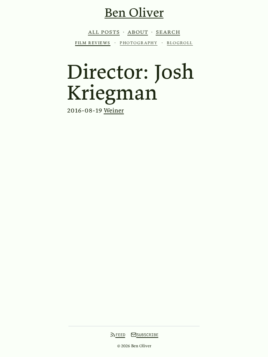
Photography (138, 42)
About (137, 32)
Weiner (114, 110)
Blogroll (180, 42)
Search (168, 32)
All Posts (104, 32)
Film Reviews (92, 42)
